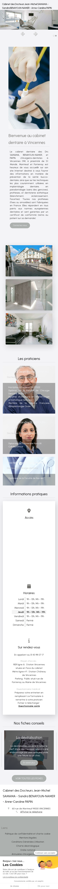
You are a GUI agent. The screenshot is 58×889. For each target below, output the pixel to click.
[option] (29, 20)
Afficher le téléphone (31, 811)
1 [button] (53, 35)
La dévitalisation (29, 737)
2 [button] (56, 35)
